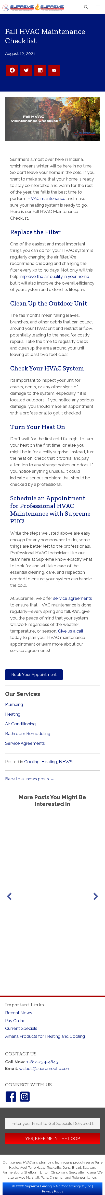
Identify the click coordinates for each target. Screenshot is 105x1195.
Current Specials (21, 1028)
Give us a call (70, 631)
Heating (12, 714)
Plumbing (14, 704)
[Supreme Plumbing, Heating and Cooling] (35, 7)
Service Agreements (25, 743)
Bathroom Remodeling (27, 733)
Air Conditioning (20, 723)
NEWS (66, 761)
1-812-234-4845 (42, 1061)
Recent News (18, 1012)
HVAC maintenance (46, 198)
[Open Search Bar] (86, 7)
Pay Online (15, 1020)
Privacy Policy (52, 1191)
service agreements (72, 598)
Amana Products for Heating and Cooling (45, 1036)
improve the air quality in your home (54, 276)
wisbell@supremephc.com (45, 1068)
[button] (9, 896)
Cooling (32, 761)
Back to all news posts (29, 778)
